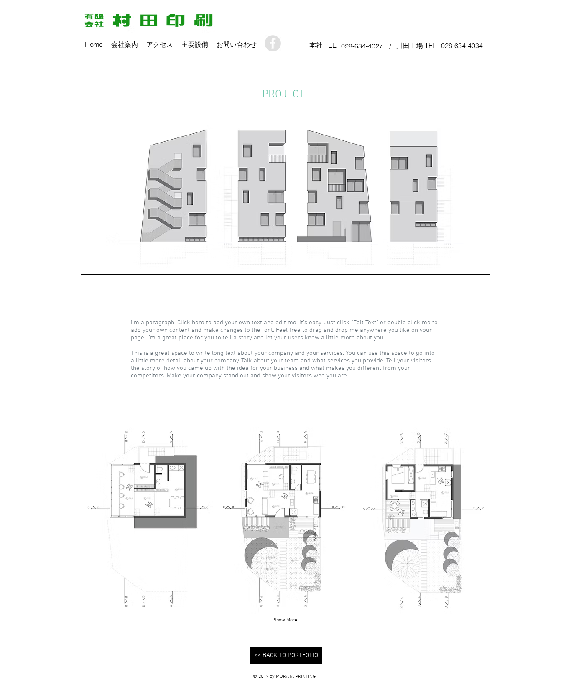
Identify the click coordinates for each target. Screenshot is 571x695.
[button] (147, 520)
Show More (285, 620)
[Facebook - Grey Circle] (273, 43)
